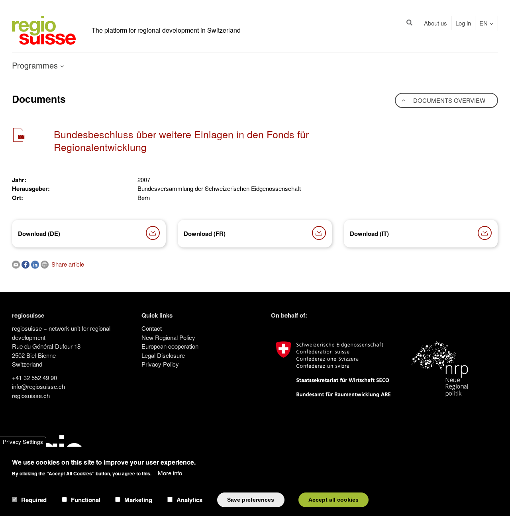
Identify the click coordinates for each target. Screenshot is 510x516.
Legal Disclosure (163, 355)
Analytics (189, 499)
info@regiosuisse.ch (38, 386)
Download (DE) (39, 233)
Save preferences (250, 499)
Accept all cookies (333, 499)
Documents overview (448, 100)
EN (483, 23)
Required (34, 499)
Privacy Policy (160, 364)
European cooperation (169, 346)
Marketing (138, 499)
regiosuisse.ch (31, 395)
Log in (463, 23)
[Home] (44, 29)
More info (170, 472)
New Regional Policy (168, 337)
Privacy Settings (23, 441)
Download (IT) (369, 233)
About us (435, 23)
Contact (151, 328)
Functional (85, 499)
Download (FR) (205, 233)
